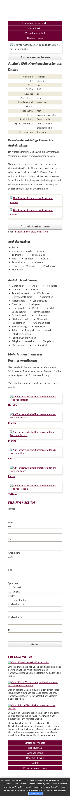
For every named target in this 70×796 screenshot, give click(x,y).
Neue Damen (35, 747)
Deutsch (17, 587)
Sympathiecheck (35, 752)
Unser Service (35, 28)
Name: (11, 508)
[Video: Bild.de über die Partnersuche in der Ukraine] (35, 708)
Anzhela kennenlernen (35, 57)
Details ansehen (59, 790)
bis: (10, 539)
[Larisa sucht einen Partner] (35, 470)
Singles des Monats (35, 742)
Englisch (17, 591)
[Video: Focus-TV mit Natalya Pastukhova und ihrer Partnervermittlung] (35, 685)
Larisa (11, 476)
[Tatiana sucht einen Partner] (35, 488)
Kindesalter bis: (16, 617)
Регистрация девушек (35, 768)
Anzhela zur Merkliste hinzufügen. (31, 231)
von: (10, 526)
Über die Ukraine (35, 757)
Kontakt (35, 762)
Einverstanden (35, 793)
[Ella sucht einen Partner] (35, 453)
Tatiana (12, 494)
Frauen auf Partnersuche (35, 23)
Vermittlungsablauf (35, 33)
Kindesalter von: (16, 604)
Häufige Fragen (35, 38)
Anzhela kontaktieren (35, 226)
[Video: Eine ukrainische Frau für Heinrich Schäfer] (28, 662)
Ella (10, 458)
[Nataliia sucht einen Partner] (35, 399)
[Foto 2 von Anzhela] (35, 214)
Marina (12, 422)
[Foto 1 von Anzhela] (35, 202)
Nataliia (13, 405)
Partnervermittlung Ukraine (35, 10)
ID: (9, 630)
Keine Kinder (19, 600)
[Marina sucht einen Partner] (35, 417)
